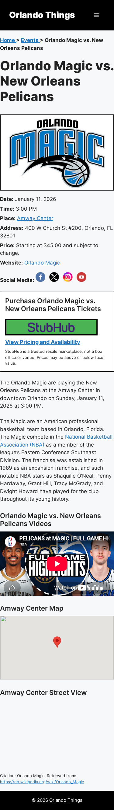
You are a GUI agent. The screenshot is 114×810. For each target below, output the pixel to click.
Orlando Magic (42, 263)
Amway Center (35, 218)
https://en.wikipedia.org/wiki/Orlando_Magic (42, 781)
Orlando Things (42, 15)
